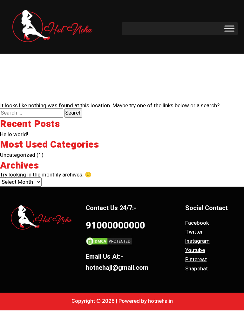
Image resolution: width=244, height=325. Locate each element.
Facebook (197, 223)
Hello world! (14, 134)
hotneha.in (160, 301)
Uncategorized (17, 155)
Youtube (195, 250)
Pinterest (196, 259)
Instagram (197, 241)
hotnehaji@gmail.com (117, 267)
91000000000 (115, 226)
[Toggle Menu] (229, 28)
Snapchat (196, 269)
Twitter (194, 232)
